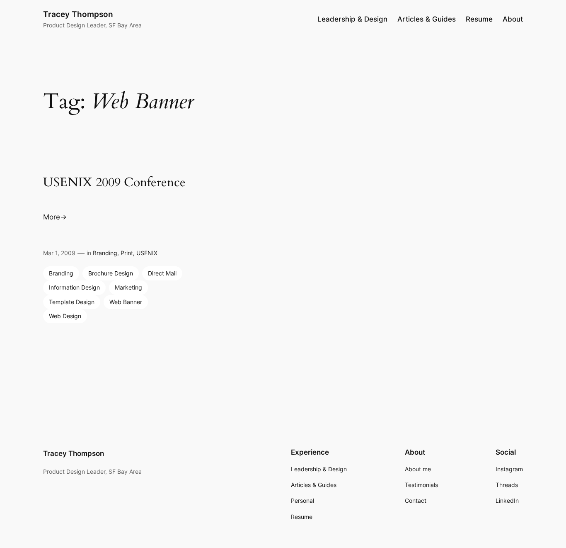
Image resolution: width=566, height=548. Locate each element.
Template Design (71, 301)
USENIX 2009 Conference (114, 182)
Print (127, 252)
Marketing (128, 287)
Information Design (74, 287)
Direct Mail (162, 273)
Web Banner (125, 301)
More (51, 217)
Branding (105, 252)
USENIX (146, 252)
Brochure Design (110, 273)
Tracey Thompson (78, 14)
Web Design (65, 315)
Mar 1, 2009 (59, 252)
